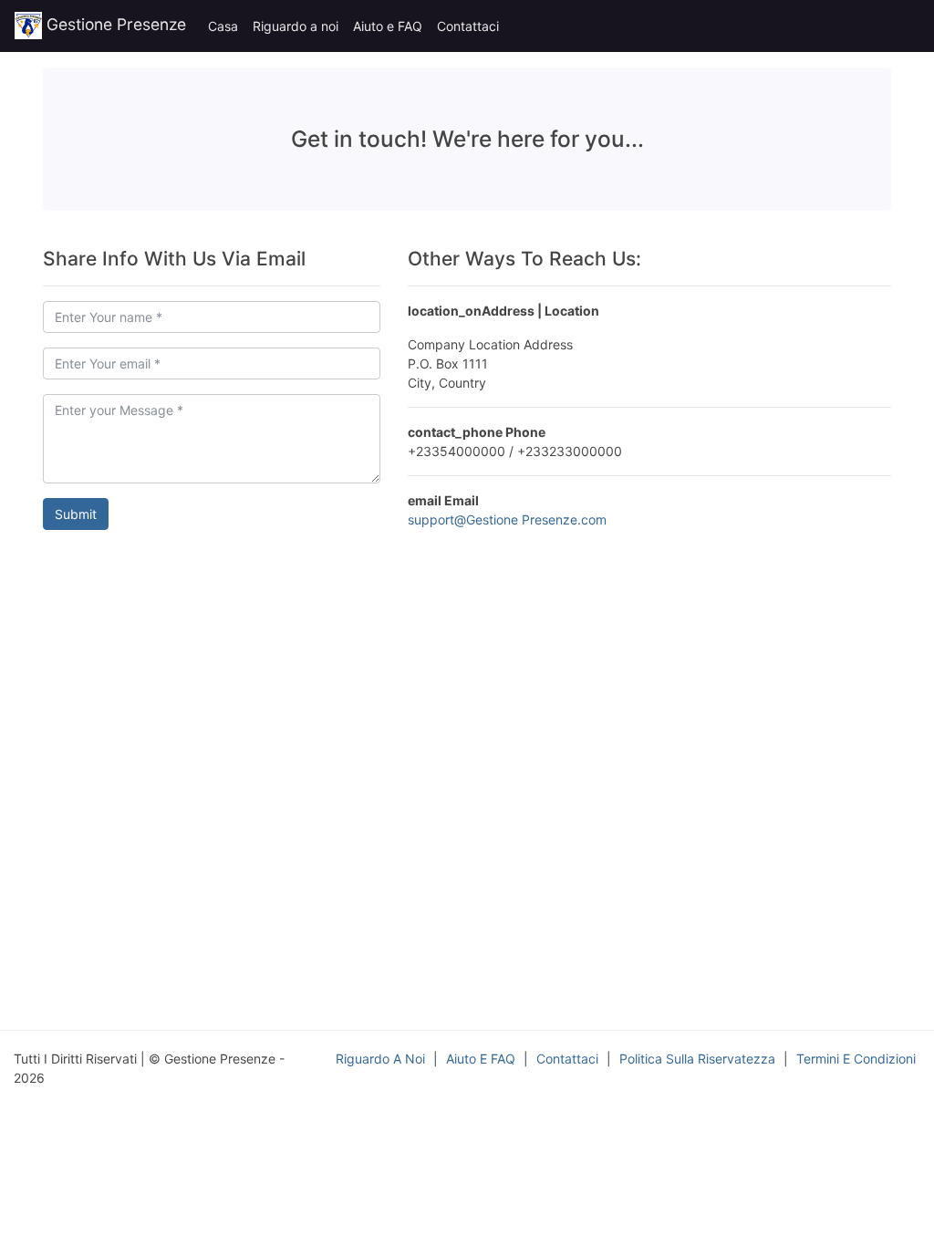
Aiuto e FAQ (387, 26)
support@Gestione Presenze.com (507, 519)
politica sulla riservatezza (697, 1058)
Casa (223, 26)
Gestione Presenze (114, 24)
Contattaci (468, 26)
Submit (76, 514)
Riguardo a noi (295, 26)
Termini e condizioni (856, 1058)
